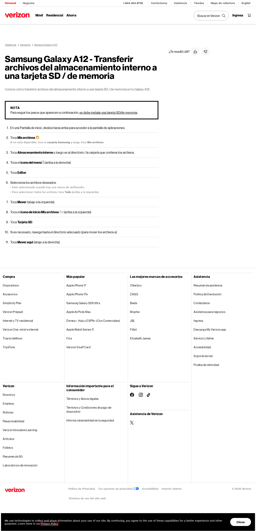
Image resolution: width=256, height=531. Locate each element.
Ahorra (71, 15)
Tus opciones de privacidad (115, 488)
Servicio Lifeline (204, 338)
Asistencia (180, 3)
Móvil (39, 15)
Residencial (54, 15)
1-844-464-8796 (133, 3)
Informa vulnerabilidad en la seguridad (90, 420)
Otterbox (136, 285)
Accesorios (10, 294)
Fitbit (133, 329)
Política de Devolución (207, 294)
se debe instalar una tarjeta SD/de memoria (108, 112)
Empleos (8, 403)
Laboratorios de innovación (20, 465)
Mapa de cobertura (223, 3)
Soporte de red (203, 356)
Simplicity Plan (12, 303)
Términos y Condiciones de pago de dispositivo (88, 409)
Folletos (8, 447)
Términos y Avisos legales (82, 398)
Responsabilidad (13, 421)
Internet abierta (172, 488)
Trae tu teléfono (12, 338)
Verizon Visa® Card (78, 347)
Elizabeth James (140, 338)
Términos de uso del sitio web (87, 498)
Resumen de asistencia (208, 285)
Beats (133, 303)
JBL (132, 320)
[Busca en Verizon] (211, 15)
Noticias (8, 412)
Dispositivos (11, 285)
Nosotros (9, 394)
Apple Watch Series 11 (80, 329)
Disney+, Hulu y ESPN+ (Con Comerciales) (93, 320)
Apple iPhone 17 (76, 285)
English (246, 3)
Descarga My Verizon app (210, 329)
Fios (69, 338)
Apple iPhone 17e (77, 294)
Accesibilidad (202, 347)
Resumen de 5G (13, 456)
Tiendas (199, 3)
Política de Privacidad (81, 488)
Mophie (135, 312)
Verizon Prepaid (13, 312)
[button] (195, 51)
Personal (10, 3)
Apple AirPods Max (78, 312)
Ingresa (198, 320)
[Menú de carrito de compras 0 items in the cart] (249, 15)
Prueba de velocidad (206, 365)
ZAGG (134, 294)
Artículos (8, 439)
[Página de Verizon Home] (17, 15)
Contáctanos (159, 3)
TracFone (9, 347)
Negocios (28, 3)
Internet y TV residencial (18, 320)
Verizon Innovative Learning (20, 430)
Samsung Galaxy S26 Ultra (83, 303)
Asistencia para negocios (209, 312)
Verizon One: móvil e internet (20, 329)
